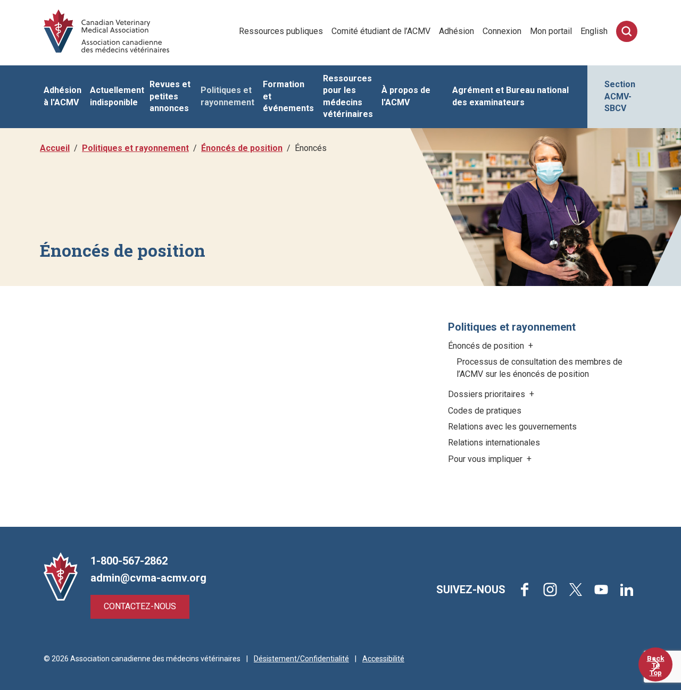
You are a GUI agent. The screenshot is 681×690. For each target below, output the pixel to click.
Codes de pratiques (484, 411)
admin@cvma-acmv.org (148, 577)
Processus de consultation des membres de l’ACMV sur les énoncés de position (539, 367)
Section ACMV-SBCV (619, 96)
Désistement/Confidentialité (301, 658)
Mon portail (551, 31)
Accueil (55, 148)
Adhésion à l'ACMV (62, 96)
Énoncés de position (242, 148)
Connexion (502, 31)
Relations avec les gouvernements (512, 427)
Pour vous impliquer (486, 459)
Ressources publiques (281, 31)
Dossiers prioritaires (487, 394)
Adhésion (456, 31)
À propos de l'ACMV (405, 96)
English (594, 31)
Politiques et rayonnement (227, 96)
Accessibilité (383, 658)
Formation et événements (288, 96)
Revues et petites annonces (170, 96)
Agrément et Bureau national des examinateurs (510, 96)
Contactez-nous (140, 606)
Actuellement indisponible (117, 96)
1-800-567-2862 (129, 560)
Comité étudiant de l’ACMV (380, 31)
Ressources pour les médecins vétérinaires (348, 96)
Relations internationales (494, 442)
